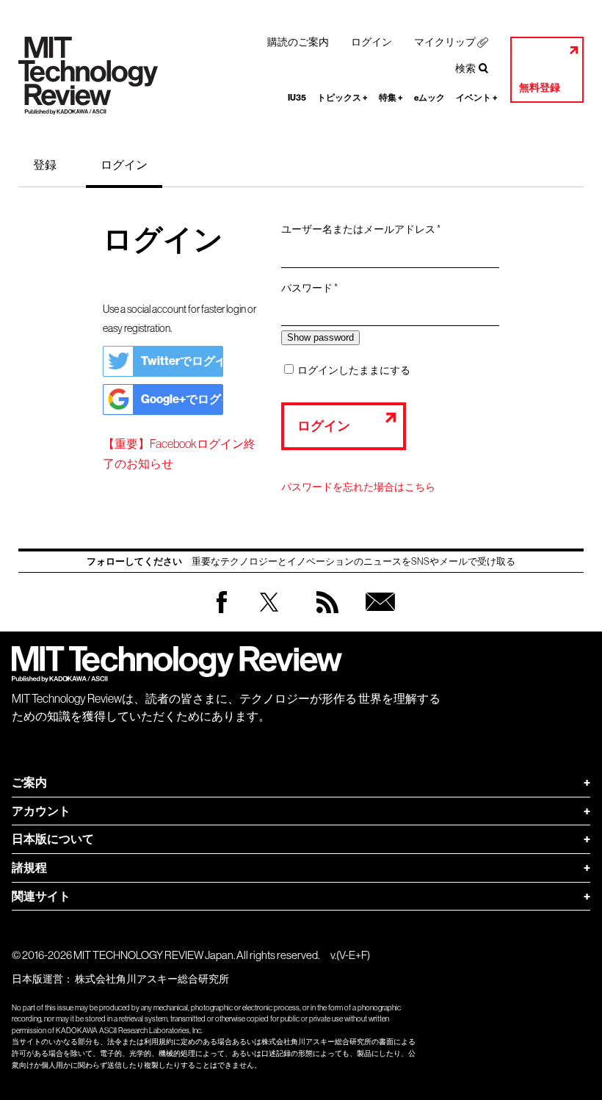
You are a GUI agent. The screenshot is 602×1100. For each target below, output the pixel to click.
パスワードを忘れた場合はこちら (358, 487)
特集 (391, 98)
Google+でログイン (182, 399)
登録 (45, 164)
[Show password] (320, 337)
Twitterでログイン (182, 361)
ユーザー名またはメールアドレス (365, 230)
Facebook (221, 612)
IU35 (297, 98)
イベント (477, 98)
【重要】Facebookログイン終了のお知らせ (179, 453)
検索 (465, 68)
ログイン (371, 42)
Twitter (269, 616)
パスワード (314, 288)
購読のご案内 (298, 42)
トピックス (342, 98)
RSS (324, 616)
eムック (429, 98)
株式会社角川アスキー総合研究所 (152, 979)
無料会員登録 (377, 616)
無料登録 (539, 88)
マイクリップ (445, 42)
